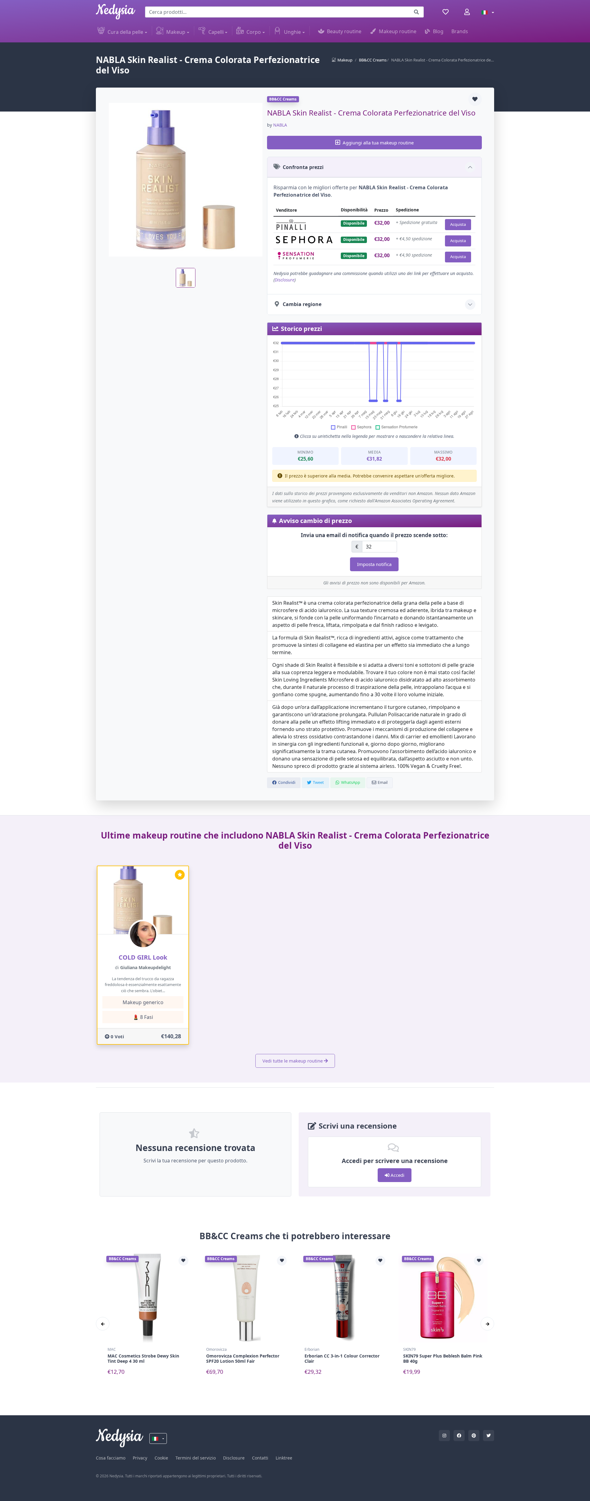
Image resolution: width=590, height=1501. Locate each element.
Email (382, 782)
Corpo (253, 32)
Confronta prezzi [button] (303, 167)
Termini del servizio (195, 1458)
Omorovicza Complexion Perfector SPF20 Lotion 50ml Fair (242, 1358)
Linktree (284, 1458)
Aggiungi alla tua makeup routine (378, 142)
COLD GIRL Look (143, 957)
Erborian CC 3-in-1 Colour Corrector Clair (342, 1358)
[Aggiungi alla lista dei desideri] (475, 99)
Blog (438, 31)
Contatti (260, 1458)
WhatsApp (350, 782)
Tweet (318, 782)
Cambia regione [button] (302, 304)
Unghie (292, 32)
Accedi (396, 1175)
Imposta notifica (374, 564)
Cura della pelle (125, 32)
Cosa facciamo (110, 1458)
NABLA (280, 125)
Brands (459, 31)
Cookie (161, 1458)
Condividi (286, 782)
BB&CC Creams (373, 60)
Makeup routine (397, 31)
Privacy (140, 1458)
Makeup (175, 32)
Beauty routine (344, 31)
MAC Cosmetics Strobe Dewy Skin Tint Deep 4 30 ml (143, 1358)
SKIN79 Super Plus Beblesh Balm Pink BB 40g (442, 1358)
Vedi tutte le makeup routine (292, 1061)
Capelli (216, 32)
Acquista (458, 224)
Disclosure (284, 280)
